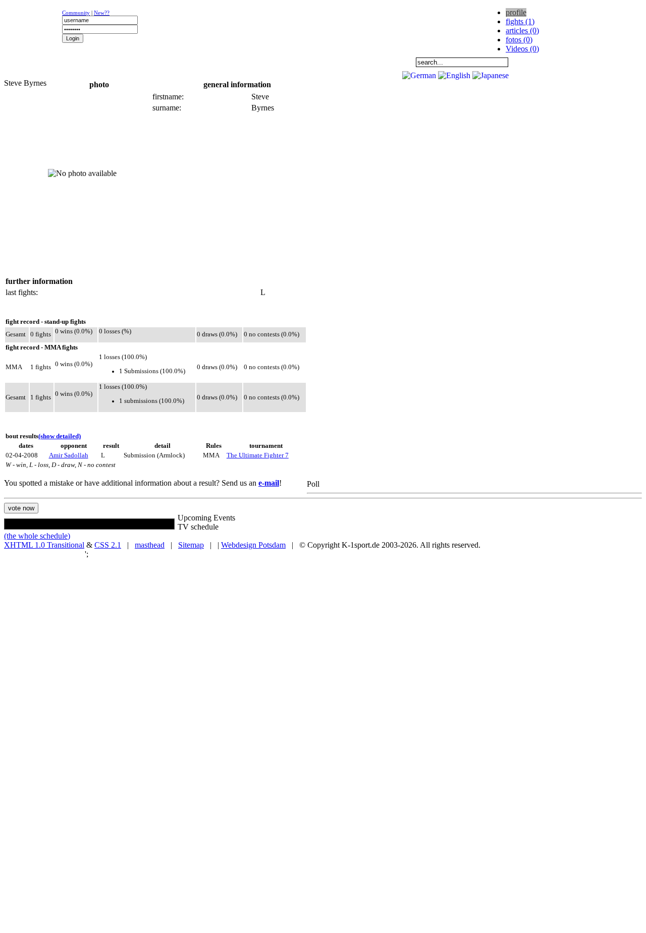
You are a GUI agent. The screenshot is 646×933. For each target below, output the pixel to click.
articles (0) (522, 30)
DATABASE (287, 62)
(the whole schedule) (37, 536)
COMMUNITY (351, 62)
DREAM (225, 62)
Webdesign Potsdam (253, 545)
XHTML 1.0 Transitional (44, 545)
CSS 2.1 (107, 545)
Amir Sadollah (68, 455)
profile (516, 12)
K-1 (99, 62)
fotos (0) (519, 39)
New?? (102, 13)
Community (76, 13)
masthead (150, 545)
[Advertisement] (127, 73)
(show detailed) (59, 436)
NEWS (35, 62)
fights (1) (520, 21)
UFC (161, 62)
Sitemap (191, 545)
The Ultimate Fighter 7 (258, 455)
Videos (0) (522, 48)
